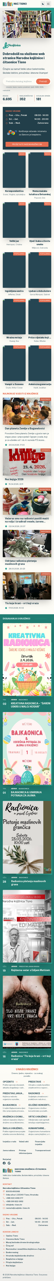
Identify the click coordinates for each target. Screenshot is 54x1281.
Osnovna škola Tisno (15, 1239)
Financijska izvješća (40, 1143)
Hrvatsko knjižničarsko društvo (20, 1255)
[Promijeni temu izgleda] (43, 4)
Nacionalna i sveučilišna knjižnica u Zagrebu (26, 1249)
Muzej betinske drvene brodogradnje (22, 1242)
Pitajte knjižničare (14, 1262)
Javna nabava (9, 1150)
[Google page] (9, 1163)
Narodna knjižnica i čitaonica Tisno (24, 1274)
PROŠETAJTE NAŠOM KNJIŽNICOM (27, 144)
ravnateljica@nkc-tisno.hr (18, 1208)
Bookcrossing (12, 1252)
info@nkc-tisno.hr (14, 1204)
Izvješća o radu (9, 1141)
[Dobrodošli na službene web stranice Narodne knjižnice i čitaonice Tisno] (27, 24)
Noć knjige (10, 1265)
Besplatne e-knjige (14, 1259)
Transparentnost (42, 1150)
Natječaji (7, 1159)
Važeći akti (24, 1141)
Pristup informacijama (25, 1151)
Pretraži (43, 81)
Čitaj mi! (10, 1245)
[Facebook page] (4, 1163)
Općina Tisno (12, 1235)
